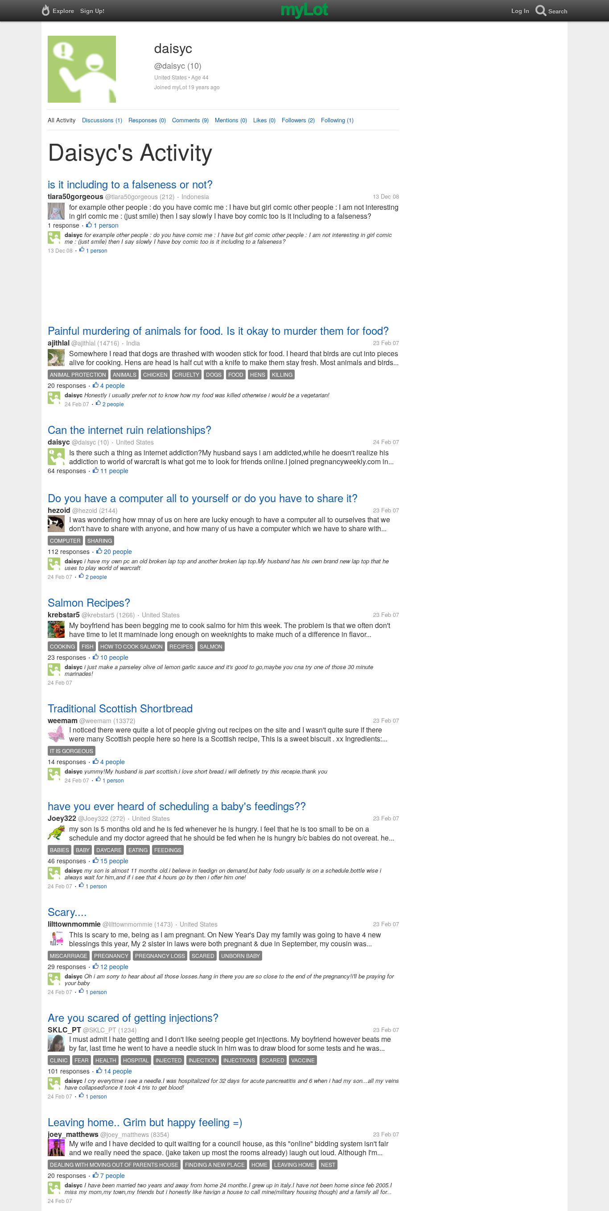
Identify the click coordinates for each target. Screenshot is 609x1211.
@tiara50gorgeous (131, 196)
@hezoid (84, 510)
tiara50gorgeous (75, 196)
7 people (112, 1175)
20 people (118, 551)
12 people (114, 966)
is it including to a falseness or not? (130, 183)
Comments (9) (190, 120)
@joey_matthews (124, 1134)
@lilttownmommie (127, 924)
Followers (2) (298, 120)
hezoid (59, 510)
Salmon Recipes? (89, 602)
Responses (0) (147, 120)
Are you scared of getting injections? (133, 1017)
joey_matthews (73, 1134)
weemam (63, 720)
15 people (114, 860)
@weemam (95, 720)
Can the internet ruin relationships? (129, 429)
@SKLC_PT (99, 1029)
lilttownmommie (74, 924)
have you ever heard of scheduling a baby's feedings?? (177, 805)
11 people (114, 470)
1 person (106, 225)
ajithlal (59, 342)
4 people (112, 385)
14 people (118, 1070)
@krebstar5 (98, 614)
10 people (114, 657)
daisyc (59, 442)
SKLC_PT (64, 1029)
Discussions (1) (102, 120)
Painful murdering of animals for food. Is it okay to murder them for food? (218, 330)
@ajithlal (83, 342)
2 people (113, 404)
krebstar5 (64, 614)
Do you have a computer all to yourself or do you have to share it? (203, 497)
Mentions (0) (231, 120)
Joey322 (62, 818)
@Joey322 (93, 818)
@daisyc (84, 441)
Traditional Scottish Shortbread (120, 708)
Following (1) (337, 120)
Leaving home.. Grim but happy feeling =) (145, 1121)
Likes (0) (264, 120)
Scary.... (67, 911)
